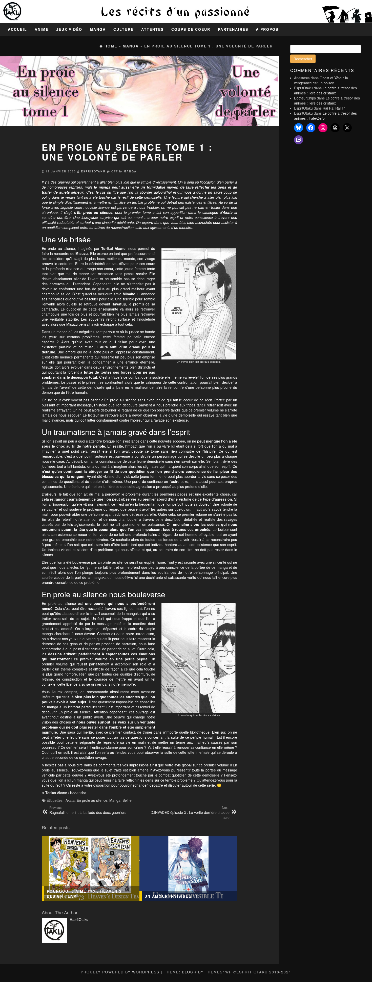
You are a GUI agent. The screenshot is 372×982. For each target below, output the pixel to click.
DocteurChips (305, 97)
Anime (42, 29)
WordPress (145, 971)
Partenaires (233, 29)
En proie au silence (92, 800)
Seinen (128, 800)
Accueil (17, 29)
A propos (267, 29)
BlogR (189, 971)
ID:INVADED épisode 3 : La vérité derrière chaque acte (190, 812)
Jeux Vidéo (69, 29)
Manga (98, 29)
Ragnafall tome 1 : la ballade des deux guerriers (87, 810)
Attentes (152, 29)
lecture (177, 197)
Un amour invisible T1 (171, 896)
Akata (70, 800)
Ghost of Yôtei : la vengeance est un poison (321, 80)
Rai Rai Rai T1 (334, 108)
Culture (123, 29)
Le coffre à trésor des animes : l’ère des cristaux (325, 90)
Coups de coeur (190, 29)
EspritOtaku (93, 171)
